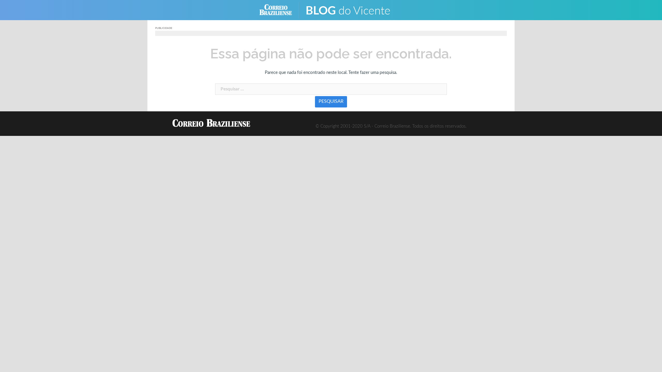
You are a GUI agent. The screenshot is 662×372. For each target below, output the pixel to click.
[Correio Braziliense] (279, 9)
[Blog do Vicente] (352, 9)
